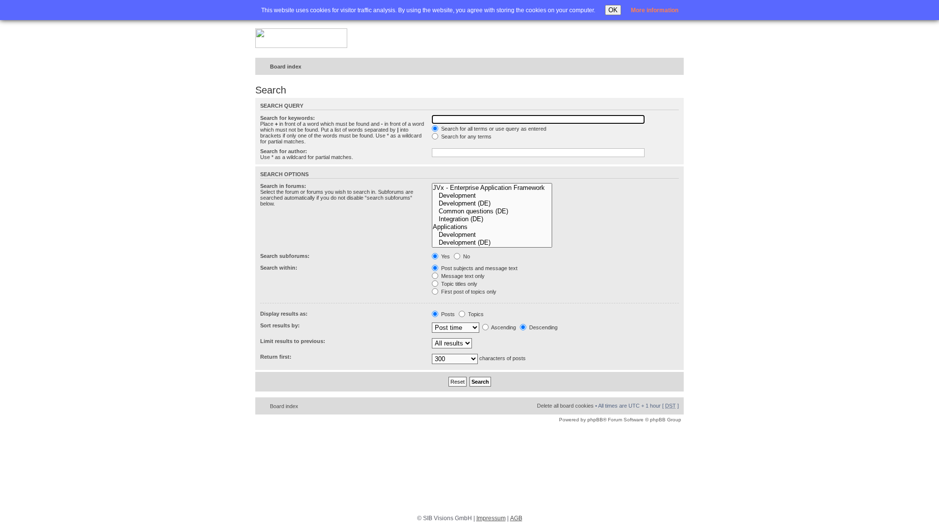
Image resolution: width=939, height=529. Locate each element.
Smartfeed (675, 67)
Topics (475, 314)
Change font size (656, 67)
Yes (445, 256)
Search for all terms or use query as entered (493, 129)
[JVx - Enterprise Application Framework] (492, 188)
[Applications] (492, 227)
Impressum (491, 518)
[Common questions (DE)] (492, 211)
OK (613, 10)
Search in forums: (283, 186)
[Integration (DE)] (492, 219)
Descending (543, 327)
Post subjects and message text (478, 268)
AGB (516, 518)
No (466, 256)
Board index (285, 66)
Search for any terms (466, 136)
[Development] (492, 196)
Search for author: (283, 151)
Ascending (503, 327)
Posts (447, 314)
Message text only (462, 276)
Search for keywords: (287, 118)
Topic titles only (458, 284)
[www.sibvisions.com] (301, 38)
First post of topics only (468, 292)
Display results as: (284, 314)
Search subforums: (285, 256)
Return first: (275, 357)
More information (654, 10)
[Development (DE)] (492, 203)
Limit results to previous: (292, 341)
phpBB (595, 419)
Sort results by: (280, 325)
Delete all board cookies (565, 406)
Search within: (278, 268)
